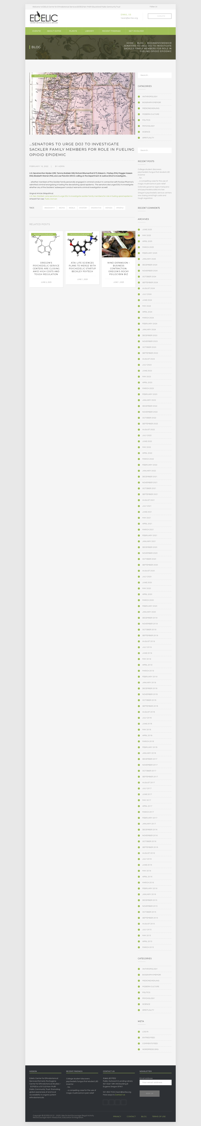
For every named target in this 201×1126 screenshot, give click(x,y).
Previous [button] (131, 225)
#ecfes (62, 208)
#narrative (96, 208)
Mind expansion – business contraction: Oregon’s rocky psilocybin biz (118, 269)
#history (83, 208)
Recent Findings (111, 31)
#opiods (108, 208)
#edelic (72, 208)
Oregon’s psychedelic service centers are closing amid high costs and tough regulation (46, 269)
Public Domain (51, 199)
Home (130, 43)
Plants (73, 31)
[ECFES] (43, 17)
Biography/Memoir (159, 43)
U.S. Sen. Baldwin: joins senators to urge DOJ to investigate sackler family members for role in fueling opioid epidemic (80, 196)
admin (61, 166)
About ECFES (54, 31)
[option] (46, 259)
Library (89, 31)
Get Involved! (136, 31)
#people (119, 208)
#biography (49, 208)
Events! (37, 31)
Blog (140, 43)
